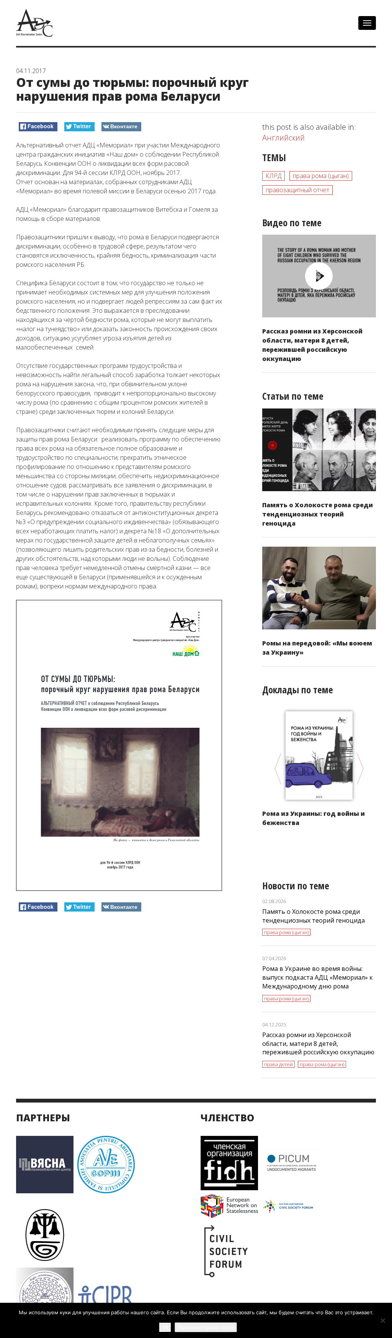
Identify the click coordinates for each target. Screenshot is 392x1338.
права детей (278, 1064)
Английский (283, 137)
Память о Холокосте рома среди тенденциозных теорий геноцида (317, 514)
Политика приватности (206, 1327)
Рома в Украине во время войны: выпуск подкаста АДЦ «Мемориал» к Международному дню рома (317, 977)
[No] (382, 1320)
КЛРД (273, 176)
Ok (165, 1327)
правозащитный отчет (297, 190)
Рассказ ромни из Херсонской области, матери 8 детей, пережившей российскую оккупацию (318, 1044)
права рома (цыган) (321, 176)
